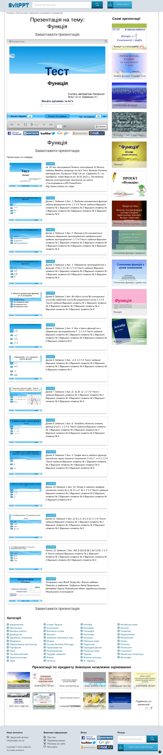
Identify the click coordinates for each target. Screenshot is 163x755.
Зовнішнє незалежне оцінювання (62, 637)
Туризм (87, 654)
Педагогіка (89, 644)
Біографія (89, 628)
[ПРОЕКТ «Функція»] (129, 184)
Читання (51, 660)
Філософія (125, 657)
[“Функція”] (129, 154)
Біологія (124, 628)
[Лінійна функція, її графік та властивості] (129, 66)
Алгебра (88, 624)
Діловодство (16, 634)
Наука (123, 641)
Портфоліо (15, 647)
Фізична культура (92, 657)
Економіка (89, 634)
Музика (50, 641)
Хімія (12, 660)
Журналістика (127, 634)
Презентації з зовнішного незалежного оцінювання (39, 13)
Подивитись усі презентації (143, 703)
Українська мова (18, 657)
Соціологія (125, 651)
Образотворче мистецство (23, 644)
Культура (88, 637)
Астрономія (53, 628)
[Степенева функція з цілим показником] (129, 272)
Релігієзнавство (54, 651)
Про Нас (51, 737)
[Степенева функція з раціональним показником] (129, 243)
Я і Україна (89, 660)
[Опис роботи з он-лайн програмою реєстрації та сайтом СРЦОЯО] (94, 680)
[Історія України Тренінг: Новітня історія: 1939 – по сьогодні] (18, 680)
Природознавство (93, 647)
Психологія (126, 647)
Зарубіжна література (21, 637)
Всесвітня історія (55, 631)
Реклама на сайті (56, 743)
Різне (12, 651)
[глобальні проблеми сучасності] (69, 700)
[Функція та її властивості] (129, 36)
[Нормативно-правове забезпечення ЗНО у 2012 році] (44, 700)
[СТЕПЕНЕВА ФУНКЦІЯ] (129, 95)
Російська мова (91, 651)
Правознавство (54, 647)
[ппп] (120, 700)
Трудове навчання (56, 654)
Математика (126, 637)
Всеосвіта (52, 747)
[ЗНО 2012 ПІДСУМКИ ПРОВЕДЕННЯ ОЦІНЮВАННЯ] (18, 700)
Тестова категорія (19, 654)
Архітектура (16, 628)
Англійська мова (128, 624)
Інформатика (16, 624)
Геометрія (125, 631)
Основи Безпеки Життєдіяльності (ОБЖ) (62, 644)
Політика (125, 644)
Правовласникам (56, 740)
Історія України (54, 624)
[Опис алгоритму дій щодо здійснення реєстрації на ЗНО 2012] (69, 680)
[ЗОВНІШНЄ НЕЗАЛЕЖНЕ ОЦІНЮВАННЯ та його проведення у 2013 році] (44, 680)
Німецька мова (91, 641)
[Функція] (129, 302)
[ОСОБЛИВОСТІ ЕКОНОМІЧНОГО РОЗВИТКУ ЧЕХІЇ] (94, 700)
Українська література (131, 654)
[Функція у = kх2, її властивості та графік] (129, 125)
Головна (10, 13)
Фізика (50, 657)
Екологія (51, 634)
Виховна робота (18, 631)
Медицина (15, 641)
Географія (89, 631)
